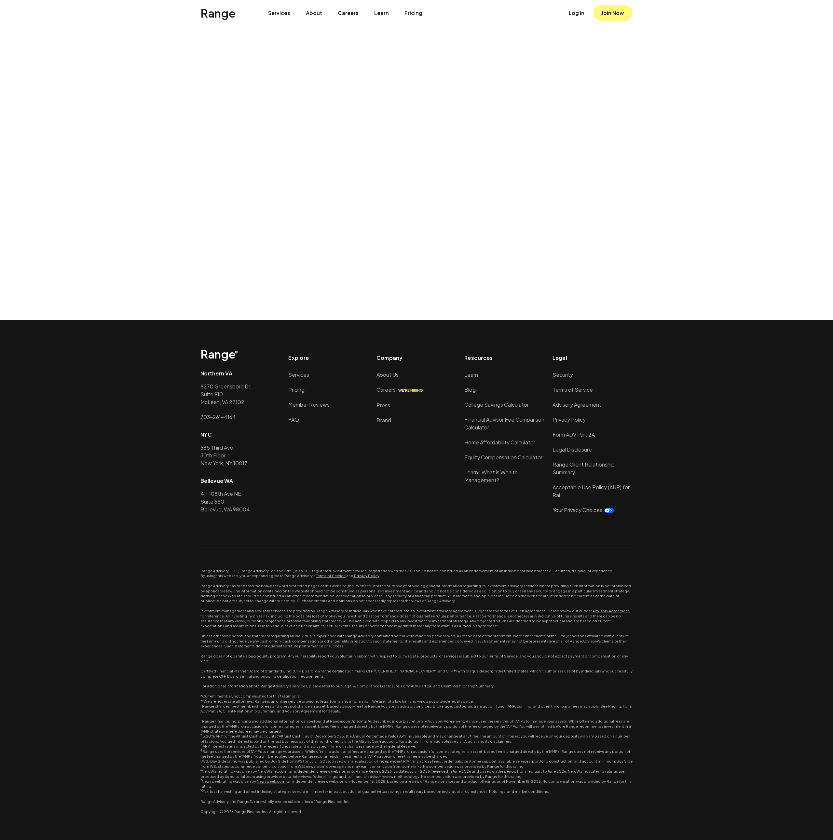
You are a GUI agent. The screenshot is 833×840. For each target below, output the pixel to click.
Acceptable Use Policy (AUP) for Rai (591, 491)
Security (563, 374)
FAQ (293, 419)
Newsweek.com (271, 781)
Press (383, 405)
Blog (470, 389)
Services (279, 12)
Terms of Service (573, 389)
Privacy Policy (569, 419)
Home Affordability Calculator (499, 442)
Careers (348, 12)
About (314, 12)
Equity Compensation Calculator (503, 457)
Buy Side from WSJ (287, 761)
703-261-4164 (218, 416)
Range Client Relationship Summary (584, 468)
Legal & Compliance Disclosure (370, 686)
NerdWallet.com (272, 771)
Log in (576, 12)
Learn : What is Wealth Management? (491, 476)
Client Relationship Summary (467, 686)
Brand (383, 420)
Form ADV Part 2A (574, 434)
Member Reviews (309, 404)
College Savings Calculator (496, 404)
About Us (387, 374)
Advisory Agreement (577, 404)
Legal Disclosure (572, 449)
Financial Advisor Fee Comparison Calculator (504, 423)
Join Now (612, 12)
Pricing (413, 12)
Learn (381, 12)
